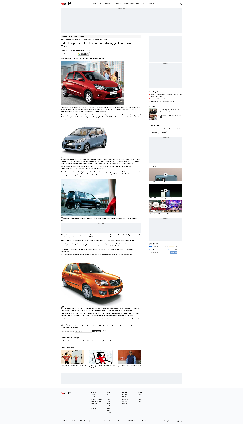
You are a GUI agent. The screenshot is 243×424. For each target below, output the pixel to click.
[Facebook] (171, 421)
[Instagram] (174, 421)
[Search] (176, 3)
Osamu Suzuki (168, 129)
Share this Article (69, 54)
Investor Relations (109, 421)
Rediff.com (135, 421)
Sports (108, 401)
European (155, 133)
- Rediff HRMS (94, 403)
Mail (100, 4)
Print (106, 330)
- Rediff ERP (94, 408)
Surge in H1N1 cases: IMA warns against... (164, 99)
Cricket (108, 403)
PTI (66, 50)
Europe (164, 133)
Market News (125, 399)
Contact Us (121, 421)
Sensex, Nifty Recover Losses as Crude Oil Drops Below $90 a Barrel (166, 95)
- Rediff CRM (94, 406)
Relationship (141, 401)
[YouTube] (178, 421)
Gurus (138, 4)
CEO (178, 129)
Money (117, 4)
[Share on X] (168, 421)
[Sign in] (180, 3)
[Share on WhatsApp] (164, 421)
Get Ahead (109, 406)
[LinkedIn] (181, 421)
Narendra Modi (108, 341)
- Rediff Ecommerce (96, 401)
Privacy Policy (83, 421)
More (150, 4)
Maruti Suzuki (67, 341)
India (77, 341)
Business (68, 39)
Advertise (73, 421)
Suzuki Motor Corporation (91, 341)
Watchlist (124, 401)
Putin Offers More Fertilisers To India (162, 102)
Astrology (109, 410)
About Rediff (64, 421)
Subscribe (96, 331)
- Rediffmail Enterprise (96, 399)
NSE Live (124, 397)
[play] (166, 174)
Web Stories (153, 166)
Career (140, 399)
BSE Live (124, 394)
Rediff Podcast (110, 413)
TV (144, 4)
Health (140, 394)
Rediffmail (93, 394)
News (107, 4)
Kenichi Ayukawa (122, 341)
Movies (108, 399)
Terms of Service (96, 421)
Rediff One (93, 397)
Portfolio (124, 403)
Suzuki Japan (156, 129)
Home (94, 4)
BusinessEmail (129, 4)
